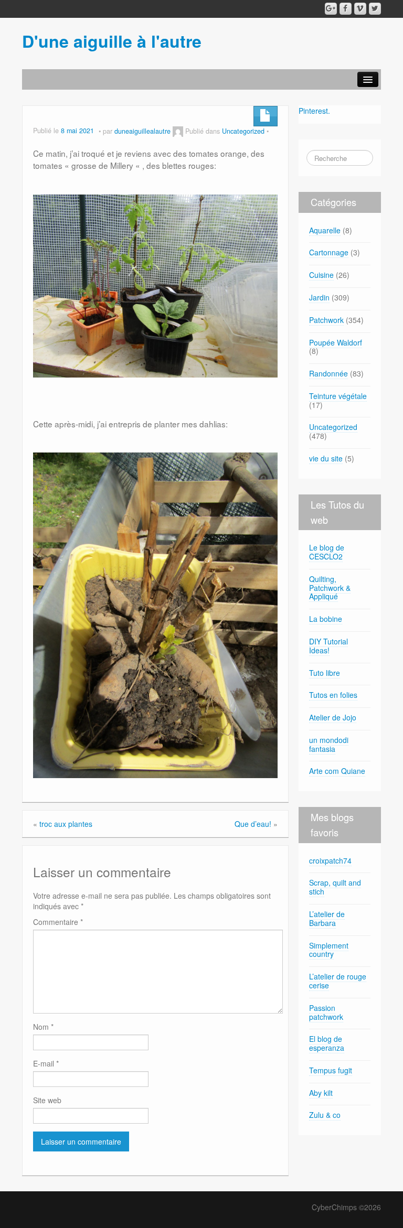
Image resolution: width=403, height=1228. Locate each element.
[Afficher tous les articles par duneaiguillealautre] (178, 131)
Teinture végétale (338, 396)
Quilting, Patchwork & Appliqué (330, 588)
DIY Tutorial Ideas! (328, 645)
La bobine (325, 618)
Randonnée (328, 373)
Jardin (319, 297)
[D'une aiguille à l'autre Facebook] (346, 9)
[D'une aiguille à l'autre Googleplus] (331, 9)
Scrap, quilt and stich (335, 887)
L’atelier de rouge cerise (337, 980)
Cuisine (321, 275)
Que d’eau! (253, 823)
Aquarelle (325, 230)
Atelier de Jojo (332, 717)
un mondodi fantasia (328, 744)
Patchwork (326, 320)
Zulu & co (325, 1114)
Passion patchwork (326, 1012)
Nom (43, 1026)
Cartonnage (328, 252)
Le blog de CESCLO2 (326, 552)
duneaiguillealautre (142, 131)
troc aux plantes (65, 823)
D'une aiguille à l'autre (112, 41)
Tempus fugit (330, 1070)
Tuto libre (324, 672)
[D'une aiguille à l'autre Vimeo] (360, 9)
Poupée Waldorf (335, 342)
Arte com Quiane (337, 771)
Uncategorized (243, 131)
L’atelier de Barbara (327, 918)
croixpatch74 (330, 860)
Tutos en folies (333, 695)
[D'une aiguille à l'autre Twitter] (375, 9)
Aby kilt (321, 1092)
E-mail (46, 1063)
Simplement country (328, 950)
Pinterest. (314, 110)
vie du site (326, 458)
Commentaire (58, 922)
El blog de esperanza (326, 1043)
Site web (47, 1100)
